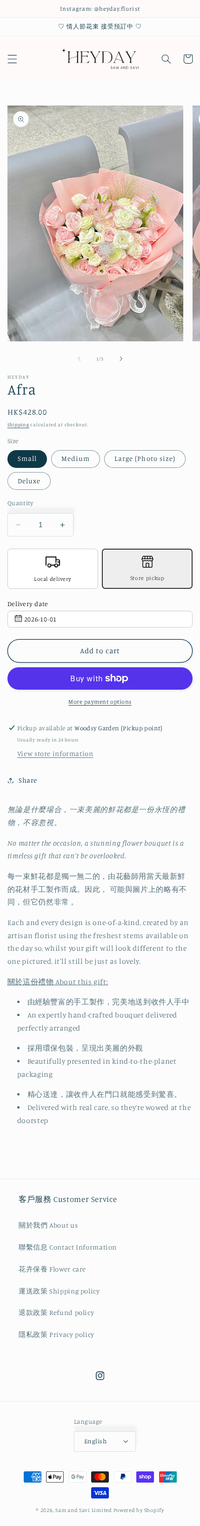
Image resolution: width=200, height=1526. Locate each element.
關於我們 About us (48, 1225)
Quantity (20, 503)
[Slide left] (79, 358)
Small (27, 458)
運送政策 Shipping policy (59, 1291)
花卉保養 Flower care (52, 1269)
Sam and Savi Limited (83, 1510)
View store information (55, 753)
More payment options (100, 701)
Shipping (18, 424)
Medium (75, 458)
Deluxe (29, 481)
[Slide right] (121, 358)
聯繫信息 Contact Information (68, 1247)
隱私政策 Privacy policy (56, 1334)
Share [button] (28, 780)
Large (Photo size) (144, 458)
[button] (12, 59)
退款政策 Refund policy (56, 1312)
